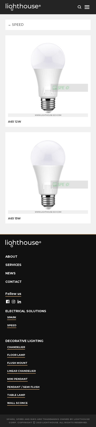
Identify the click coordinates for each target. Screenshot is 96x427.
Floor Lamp (16, 354)
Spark (11, 317)
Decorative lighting (24, 341)
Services (13, 265)
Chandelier (16, 347)
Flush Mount (17, 362)
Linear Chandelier (21, 370)
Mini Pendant (17, 378)
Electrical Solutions (25, 311)
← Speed (16, 25)
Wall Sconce (17, 403)
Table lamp (16, 395)
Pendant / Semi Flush (23, 387)
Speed (11, 325)
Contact (13, 281)
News (10, 273)
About (11, 256)
